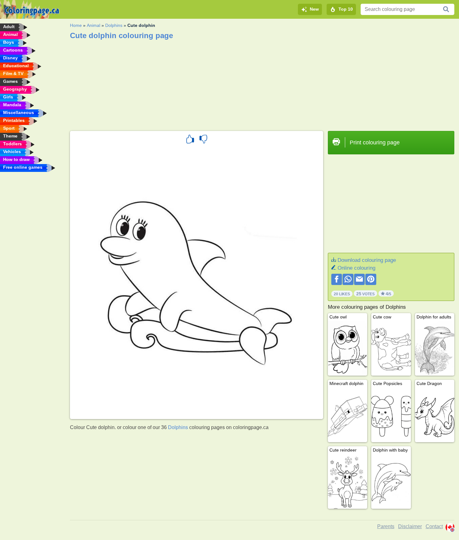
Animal (93, 25)
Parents (385, 526)
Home (76, 25)
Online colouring (356, 268)
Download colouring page (367, 260)
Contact (434, 526)
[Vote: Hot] (190, 140)
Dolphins (113, 25)
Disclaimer (410, 526)
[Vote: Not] (203, 140)
